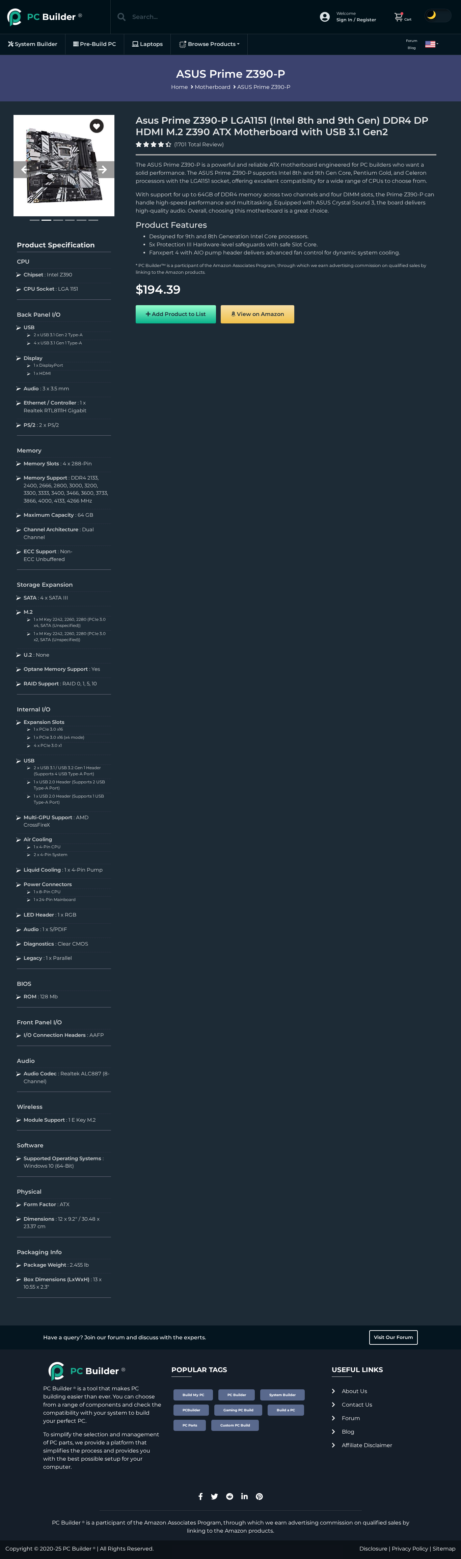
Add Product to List (178, 314)
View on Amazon (260, 314)
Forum (411, 41)
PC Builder (77, 1548)
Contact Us (356, 1405)
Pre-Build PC (97, 44)
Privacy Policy (410, 1548)
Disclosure (373, 1548)
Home (179, 87)
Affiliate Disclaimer (366, 1445)
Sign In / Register (356, 19)
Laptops (151, 44)
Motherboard (213, 87)
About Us (354, 1391)
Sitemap (444, 1548)
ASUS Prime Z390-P (263, 87)
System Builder (35, 44)
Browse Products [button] (211, 44)
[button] (428, 44)
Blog (412, 48)
